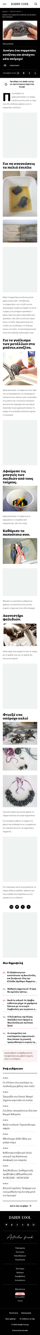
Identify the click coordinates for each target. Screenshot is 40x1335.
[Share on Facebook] (29, 73)
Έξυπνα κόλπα (15, 11)
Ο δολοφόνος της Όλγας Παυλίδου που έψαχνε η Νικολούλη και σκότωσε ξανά (20, 1021)
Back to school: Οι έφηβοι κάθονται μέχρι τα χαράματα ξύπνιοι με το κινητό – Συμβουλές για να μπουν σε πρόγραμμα (22, 1006)
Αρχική (4, 11)
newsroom (14, 65)
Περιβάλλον (20, 1276)
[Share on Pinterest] (24, 73)
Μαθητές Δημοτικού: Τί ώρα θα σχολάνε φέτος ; (21, 990)
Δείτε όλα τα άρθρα (19, 1206)
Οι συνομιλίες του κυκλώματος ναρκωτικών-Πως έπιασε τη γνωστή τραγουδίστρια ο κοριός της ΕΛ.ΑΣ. (21, 1039)
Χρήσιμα (20, 1272)
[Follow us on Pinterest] (6, 1225)
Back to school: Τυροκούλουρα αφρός (19, 1126)
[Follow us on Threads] (28, 1225)
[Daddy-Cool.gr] (20, 4)
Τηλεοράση (20, 1248)
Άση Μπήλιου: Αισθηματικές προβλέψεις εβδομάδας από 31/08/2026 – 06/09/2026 (18, 1173)
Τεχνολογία (20, 1259)
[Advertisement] (20, 135)
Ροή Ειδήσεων (20, 1256)
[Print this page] (18, 73)
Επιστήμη (20, 1268)
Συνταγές (20, 1252)
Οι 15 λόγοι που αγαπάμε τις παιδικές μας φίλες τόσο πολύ (18, 1084)
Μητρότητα (20, 1289)
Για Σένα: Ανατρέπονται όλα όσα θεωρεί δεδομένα (20, 1112)
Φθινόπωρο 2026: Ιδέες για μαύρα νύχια (17, 1140)
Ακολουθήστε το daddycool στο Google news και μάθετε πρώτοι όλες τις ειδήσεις (18, 1056)
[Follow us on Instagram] (34, 1225)
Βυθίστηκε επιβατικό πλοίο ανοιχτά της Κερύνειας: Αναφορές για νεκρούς (17, 1156)
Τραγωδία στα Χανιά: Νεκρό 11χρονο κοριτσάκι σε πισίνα (18, 1098)
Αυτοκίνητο (20, 1280)
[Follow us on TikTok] (12, 1225)
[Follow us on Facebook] (17, 1225)
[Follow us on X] (23, 1225)
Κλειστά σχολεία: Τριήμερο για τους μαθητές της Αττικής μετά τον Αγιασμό (19, 1191)
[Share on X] (35, 73)
